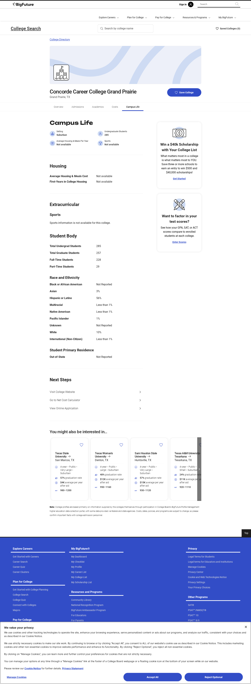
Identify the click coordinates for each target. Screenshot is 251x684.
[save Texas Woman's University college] (121, 445)
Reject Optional (213, 677)
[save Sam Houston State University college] (161, 445)
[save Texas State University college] (81, 445)
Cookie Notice (32, 668)
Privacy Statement (72, 668)
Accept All (152, 677)
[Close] (246, 627)
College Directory (60, 39)
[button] (52, 469)
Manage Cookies (16, 677)
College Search (26, 28)
